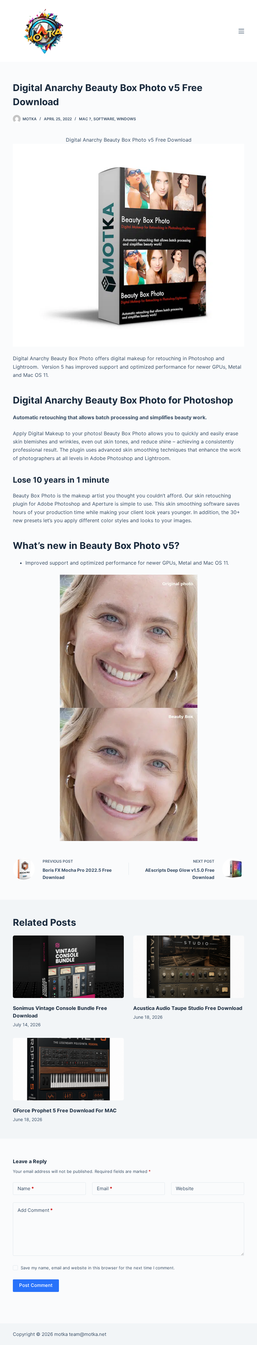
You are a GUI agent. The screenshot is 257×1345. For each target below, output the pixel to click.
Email (104, 1188)
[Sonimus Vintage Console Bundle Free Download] (68, 967)
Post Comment (36, 1285)
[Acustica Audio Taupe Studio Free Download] (188, 967)
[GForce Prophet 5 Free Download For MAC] (68, 1069)
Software (103, 119)
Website (185, 1188)
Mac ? (85, 119)
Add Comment (35, 1210)
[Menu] (241, 31)
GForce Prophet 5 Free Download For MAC (65, 1110)
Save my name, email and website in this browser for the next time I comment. (98, 1267)
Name (26, 1188)
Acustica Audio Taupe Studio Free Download (187, 1008)
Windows (126, 119)
